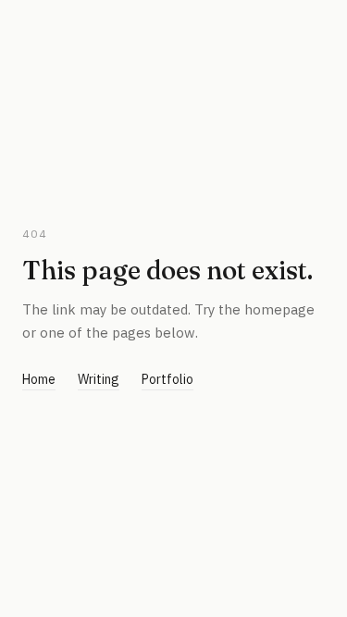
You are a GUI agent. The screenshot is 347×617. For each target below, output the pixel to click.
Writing (98, 379)
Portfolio (167, 379)
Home (39, 379)
